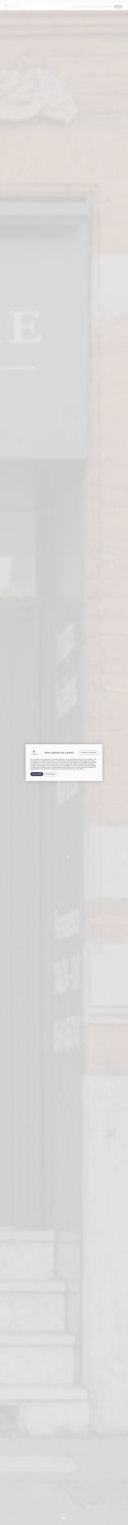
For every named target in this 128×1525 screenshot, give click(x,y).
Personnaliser (50, 774)
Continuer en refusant (88, 752)
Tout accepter (37, 774)
